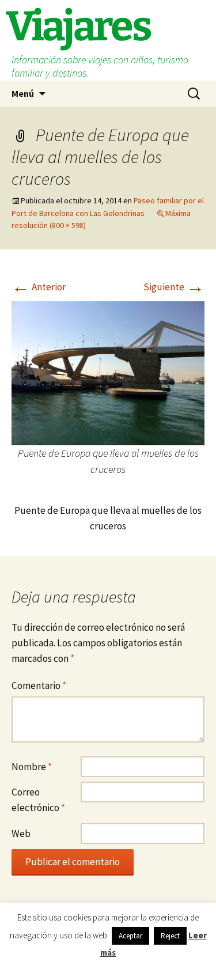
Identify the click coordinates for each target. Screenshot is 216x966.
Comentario (39, 685)
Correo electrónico (38, 800)
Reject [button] (170, 936)
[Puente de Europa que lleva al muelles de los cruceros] (108, 372)
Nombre (32, 766)
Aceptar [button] (130, 936)
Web (21, 833)
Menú (23, 93)
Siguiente (173, 287)
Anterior (39, 287)
